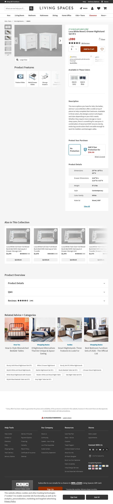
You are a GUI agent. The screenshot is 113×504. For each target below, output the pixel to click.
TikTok (103, 449)
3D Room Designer (70, 456)
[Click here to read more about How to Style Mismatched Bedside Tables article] (17, 329)
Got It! (97, 497)
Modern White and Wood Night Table (49, 375)
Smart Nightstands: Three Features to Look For (70, 349)
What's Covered (100, 157)
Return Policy (25, 449)
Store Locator (92, 434)
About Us (44, 434)
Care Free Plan (69, 434)
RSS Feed (106, 449)
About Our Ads (69, 453)
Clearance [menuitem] (93, 15)
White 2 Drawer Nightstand (46, 365)
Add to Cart (89, 49)
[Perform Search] (31, 8)
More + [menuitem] (103, 15)
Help (84, 2)
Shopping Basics (43, 345)
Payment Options (26, 438)
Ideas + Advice (69, 438)
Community (44, 438)
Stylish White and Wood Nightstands (18, 370)
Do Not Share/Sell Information (74, 471)
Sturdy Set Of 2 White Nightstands (71, 365)
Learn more (67, 418)
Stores (106, 2)
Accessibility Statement (48, 453)
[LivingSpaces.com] (56, 8)
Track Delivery (9, 453)
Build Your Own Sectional (72, 460)
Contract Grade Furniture (72, 449)
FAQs (6, 445)
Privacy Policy (10, 501)
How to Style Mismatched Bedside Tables (17, 349)
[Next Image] (60, 40)
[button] (79, 43)
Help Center (8, 434)
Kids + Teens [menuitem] (80, 15)
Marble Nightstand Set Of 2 (44, 370)
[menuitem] (105, 8)
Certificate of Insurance (28, 453)
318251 (28, 21)
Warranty (24, 445)
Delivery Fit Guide (26, 434)
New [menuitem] (8, 15)
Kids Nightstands (19, 21)
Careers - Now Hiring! (47, 441)
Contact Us (8, 438)
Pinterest (89, 449)
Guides (69, 345)
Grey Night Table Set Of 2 (43, 379)
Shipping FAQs (9, 449)
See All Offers (73, 63)
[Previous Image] (16, 40)
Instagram (96, 449)
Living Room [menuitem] (19, 15)
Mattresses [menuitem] (44, 15)
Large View (23, 60)
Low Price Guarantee (47, 445)
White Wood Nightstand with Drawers (19, 375)
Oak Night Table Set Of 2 (74, 375)
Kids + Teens (8, 21)
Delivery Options (93, 2)
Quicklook (18, 260)
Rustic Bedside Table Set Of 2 (68, 370)
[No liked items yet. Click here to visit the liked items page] (98, 8)
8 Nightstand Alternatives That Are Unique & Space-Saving (43, 351)
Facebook (93, 449)
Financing (24, 441)
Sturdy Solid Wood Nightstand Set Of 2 (19, 365)
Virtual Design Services (72, 468)
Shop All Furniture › (13, 2)
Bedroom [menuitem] (32, 15)
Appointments (92, 438)
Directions (8, 441)
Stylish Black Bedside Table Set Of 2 (18, 379)
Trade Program (69, 445)
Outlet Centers (45, 449)
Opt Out (73, 497)
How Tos (17, 345)
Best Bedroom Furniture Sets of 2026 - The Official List (96, 351)
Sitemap (23, 456)
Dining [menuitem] (55, 15)
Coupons (67, 441)
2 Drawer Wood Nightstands (92, 370)
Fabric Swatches (70, 464)
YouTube (100, 449)
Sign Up (50, 489)
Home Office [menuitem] (66, 15)
